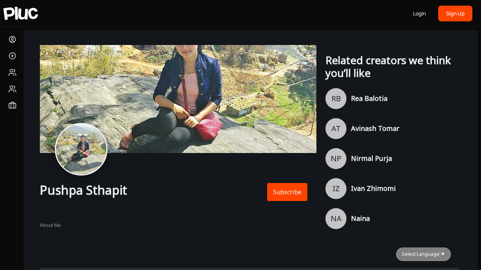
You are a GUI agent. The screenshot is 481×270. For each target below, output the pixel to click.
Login (419, 13)
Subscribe (287, 192)
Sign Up (455, 13)
